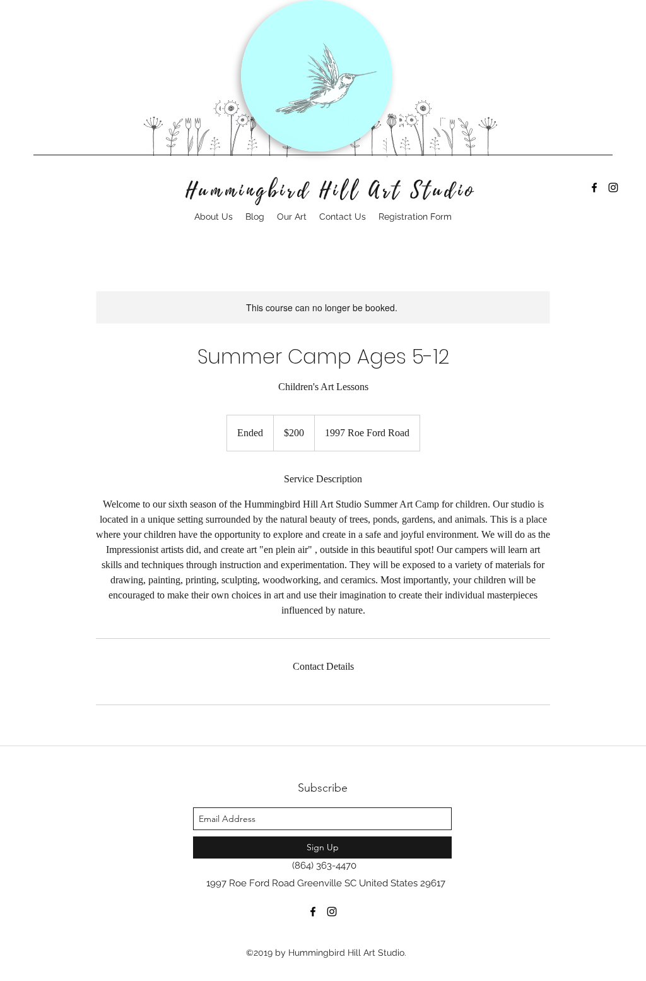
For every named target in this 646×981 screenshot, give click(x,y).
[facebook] (594, 187)
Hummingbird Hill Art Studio (330, 190)
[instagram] (613, 187)
